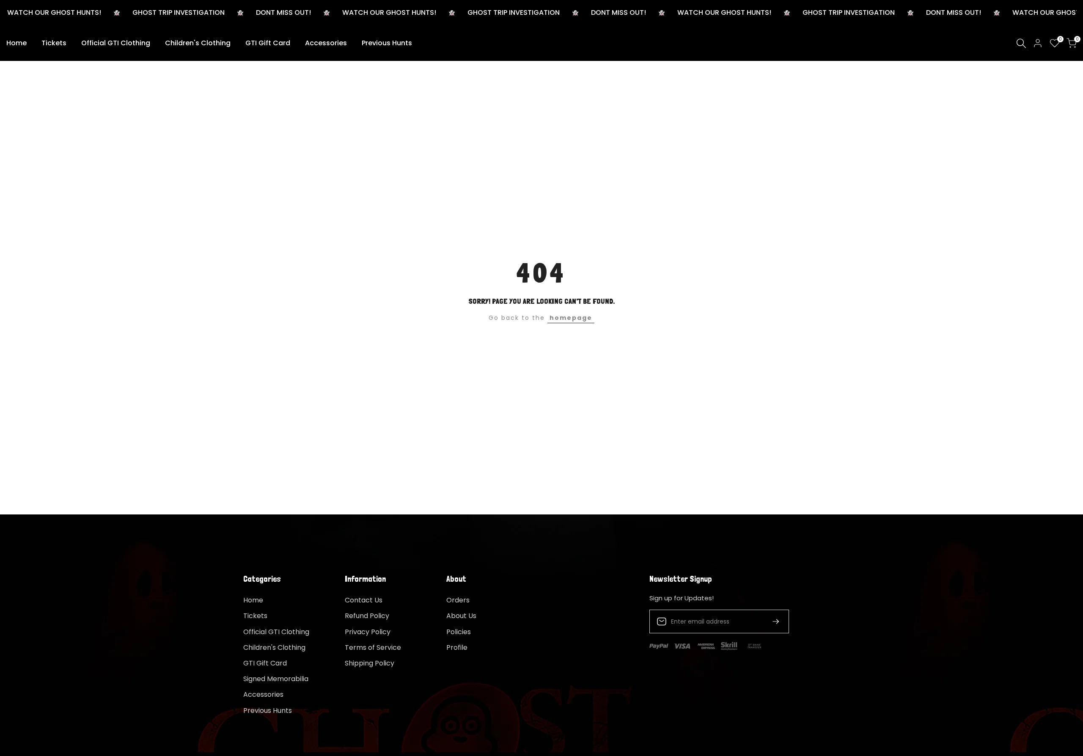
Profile (456, 647)
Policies (458, 632)
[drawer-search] (1021, 43)
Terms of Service (373, 647)
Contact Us (363, 600)
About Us (461, 616)
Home (253, 600)
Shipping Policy (369, 663)
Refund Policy (367, 616)
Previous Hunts (267, 710)
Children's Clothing (274, 647)
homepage (571, 317)
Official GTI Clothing (276, 632)
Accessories (263, 694)
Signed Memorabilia (275, 679)
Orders (458, 600)
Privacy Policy (367, 632)
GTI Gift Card (265, 663)
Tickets (255, 616)
